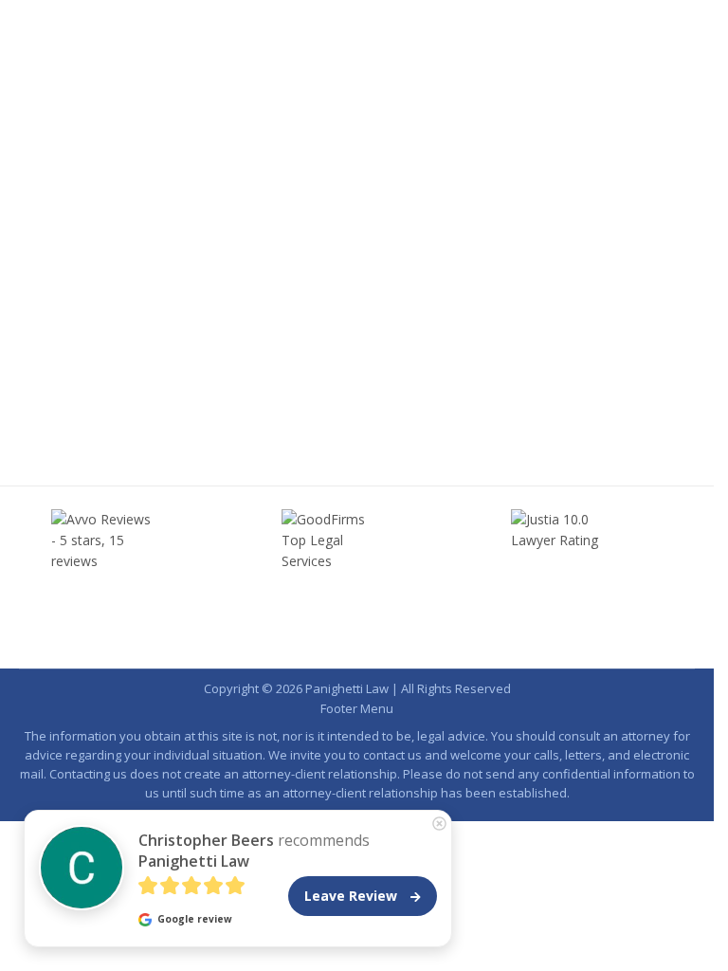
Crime (59, 385)
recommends (254, 850)
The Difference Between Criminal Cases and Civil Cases (302, 351)
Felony (178, 385)
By (479, 385)
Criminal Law (118, 385)
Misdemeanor (243, 385)
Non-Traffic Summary (349, 385)
